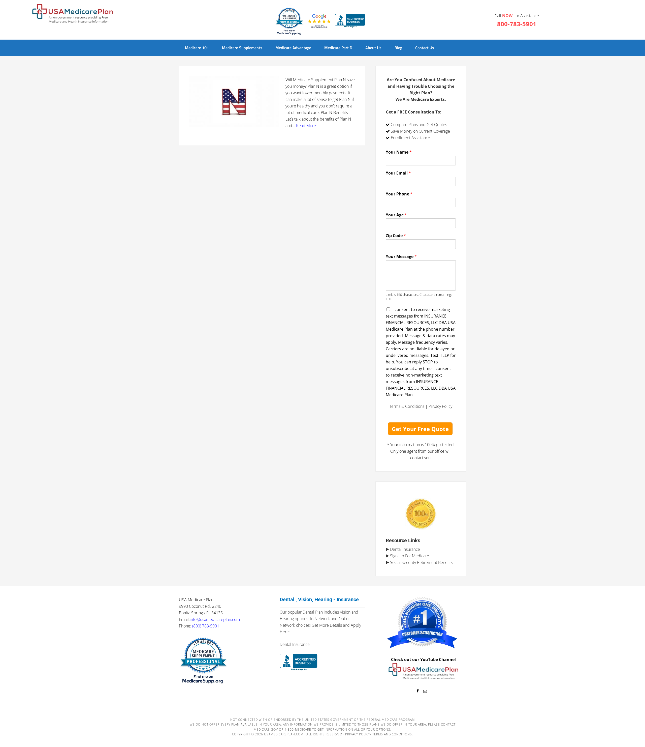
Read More (306, 125)
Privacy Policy (440, 406)
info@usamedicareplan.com (215, 619)
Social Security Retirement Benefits (421, 562)
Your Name (399, 152)
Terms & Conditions (406, 406)
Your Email (398, 173)
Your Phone (399, 194)
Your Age (396, 215)
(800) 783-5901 (205, 626)
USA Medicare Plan (72, 14)
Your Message (401, 256)
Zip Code (396, 235)
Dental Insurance (404, 549)
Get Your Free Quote (420, 429)
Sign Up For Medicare (409, 556)
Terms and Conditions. (392, 734)
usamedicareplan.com (283, 734)
